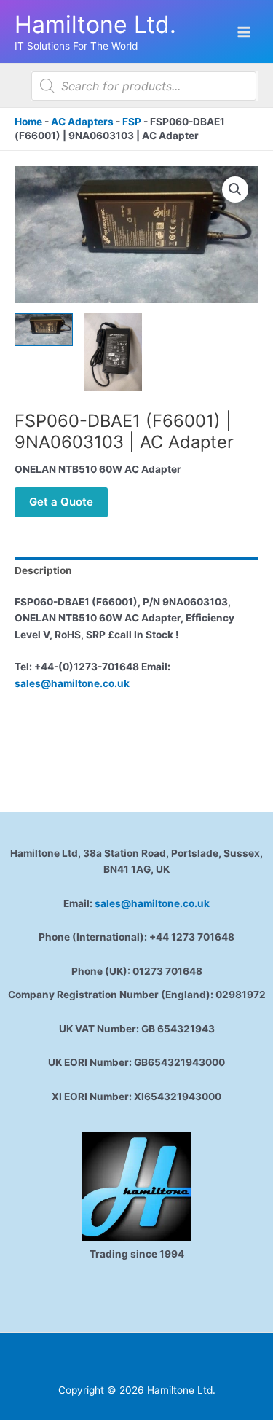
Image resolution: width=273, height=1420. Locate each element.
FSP (131, 122)
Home (28, 122)
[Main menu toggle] (244, 31)
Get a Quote (61, 502)
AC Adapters (82, 122)
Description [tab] (43, 570)
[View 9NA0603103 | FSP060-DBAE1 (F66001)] (44, 329)
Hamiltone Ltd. (95, 24)
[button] (235, 189)
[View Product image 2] (113, 352)
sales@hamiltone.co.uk (72, 683)
